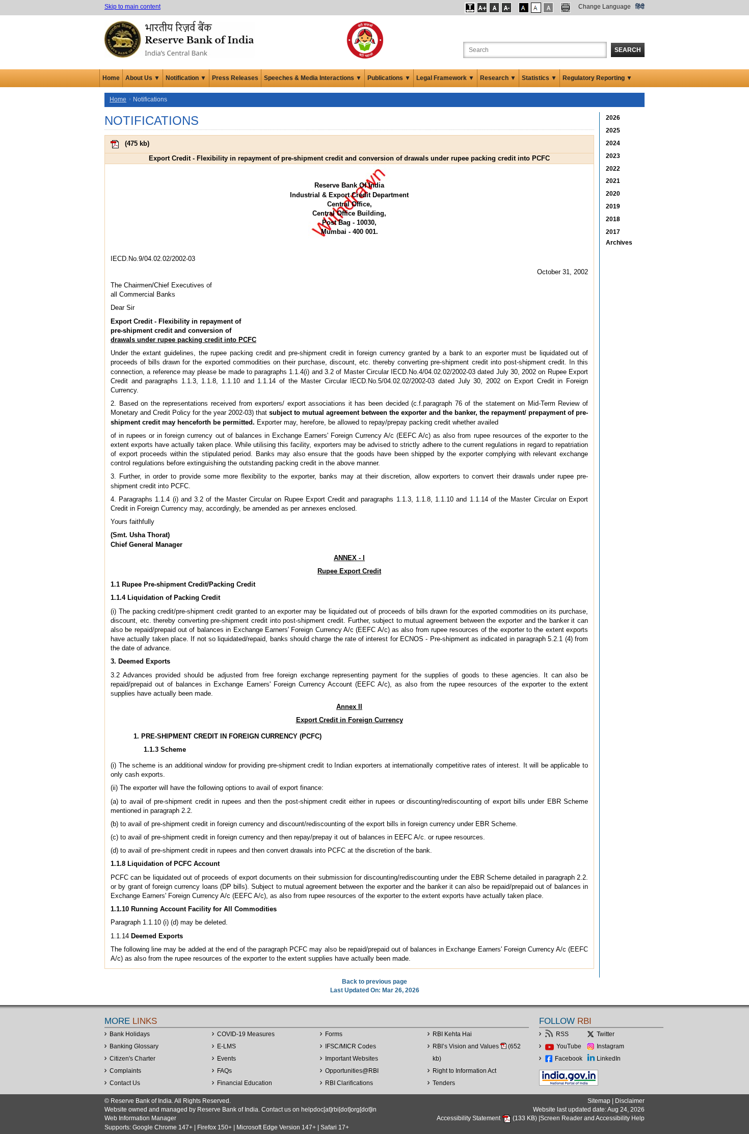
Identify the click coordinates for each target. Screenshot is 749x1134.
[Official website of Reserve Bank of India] (180, 38)
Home (111, 78)
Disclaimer (630, 1100)
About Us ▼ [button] (142, 78)
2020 (613, 193)
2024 (613, 143)
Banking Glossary (134, 1046)
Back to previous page (374, 981)
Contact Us (125, 1083)
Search (627, 50)
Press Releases (235, 78)
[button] (470, 7)
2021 (613, 180)
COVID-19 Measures (246, 1034)
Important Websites (351, 1058)
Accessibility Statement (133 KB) (488, 1118)
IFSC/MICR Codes (350, 1046)
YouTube (568, 1046)
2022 (613, 168)
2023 (613, 156)
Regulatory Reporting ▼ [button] (597, 78)
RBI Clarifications (349, 1083)
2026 (613, 117)
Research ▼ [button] (498, 78)
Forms (333, 1034)
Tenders (444, 1083)
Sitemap (598, 1100)
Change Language (604, 6)
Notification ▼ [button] (186, 78)
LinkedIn (609, 1058)
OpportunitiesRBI (352, 1070)
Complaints (125, 1070)
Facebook (568, 1058)
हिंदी (640, 6)
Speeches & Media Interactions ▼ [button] (313, 78)
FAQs (224, 1070)
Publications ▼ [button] (389, 78)
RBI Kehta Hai (452, 1034)
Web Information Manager (140, 1118)
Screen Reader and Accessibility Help (592, 1118)
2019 (613, 206)
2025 (613, 130)
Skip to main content (132, 6)
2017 (613, 231)
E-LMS (226, 1046)
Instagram (610, 1046)
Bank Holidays (130, 1034)
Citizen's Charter (132, 1058)
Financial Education (244, 1083)
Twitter (605, 1034)
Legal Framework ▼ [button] (445, 78)
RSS (562, 1034)
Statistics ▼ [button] (539, 78)
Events (226, 1058)
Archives (619, 242)
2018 (613, 219)
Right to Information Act (464, 1070)
